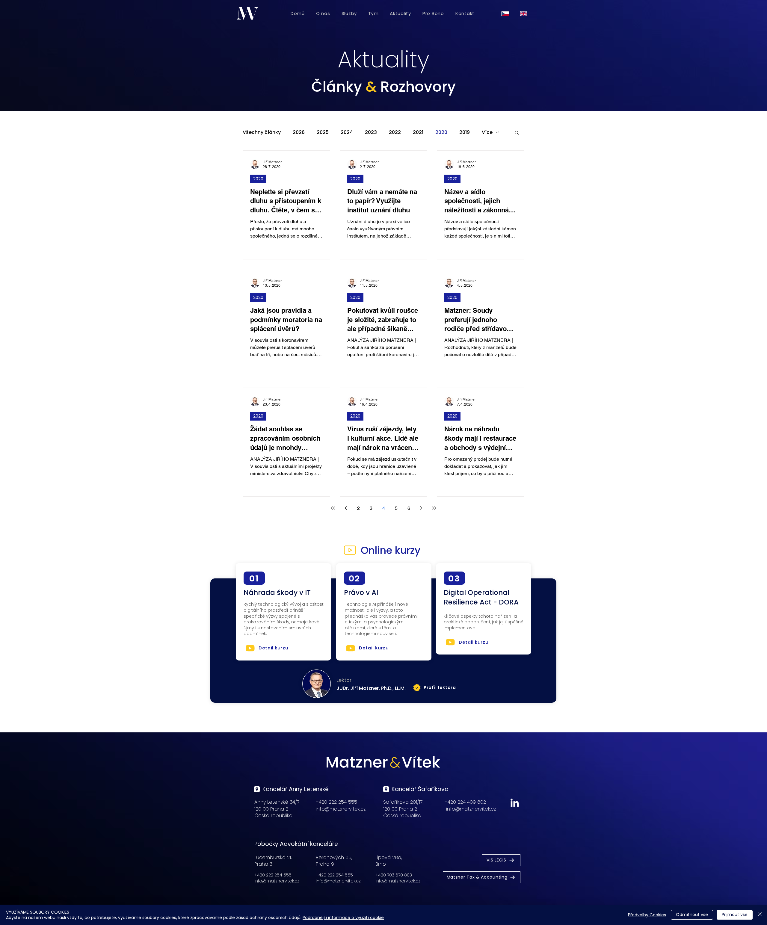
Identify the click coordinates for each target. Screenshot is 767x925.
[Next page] (421, 508)
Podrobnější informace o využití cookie (343, 918)
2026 (299, 132)
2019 (464, 132)
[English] (524, 13)
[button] (517, 133)
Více (487, 132)
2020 (441, 132)
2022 (395, 132)
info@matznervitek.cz (341, 808)
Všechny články (262, 132)
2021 (418, 132)
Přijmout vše (735, 915)
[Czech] (506, 13)
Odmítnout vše (692, 915)
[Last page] (433, 508)
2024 (347, 132)
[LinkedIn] (514, 802)
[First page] (333, 508)
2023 (371, 132)
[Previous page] (345, 508)
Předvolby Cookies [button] (647, 915)
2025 (323, 132)
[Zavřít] (759, 914)
